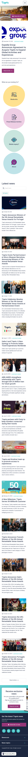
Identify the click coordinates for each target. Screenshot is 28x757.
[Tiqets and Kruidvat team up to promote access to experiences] (14, 447)
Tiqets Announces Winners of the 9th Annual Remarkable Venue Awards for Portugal (13, 217)
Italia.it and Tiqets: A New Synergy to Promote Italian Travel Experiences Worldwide (14, 343)
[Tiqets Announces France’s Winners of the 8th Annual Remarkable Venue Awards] (14, 525)
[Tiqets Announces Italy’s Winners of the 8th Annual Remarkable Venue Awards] (14, 564)
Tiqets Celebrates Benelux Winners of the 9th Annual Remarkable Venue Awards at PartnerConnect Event (13, 302)
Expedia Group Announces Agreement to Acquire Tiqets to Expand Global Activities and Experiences (14, 50)
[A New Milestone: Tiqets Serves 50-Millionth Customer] (14, 487)
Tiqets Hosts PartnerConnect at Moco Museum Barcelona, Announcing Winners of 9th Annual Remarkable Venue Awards (14, 259)
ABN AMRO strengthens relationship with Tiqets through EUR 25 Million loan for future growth (13, 380)
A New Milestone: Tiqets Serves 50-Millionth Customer (14, 500)
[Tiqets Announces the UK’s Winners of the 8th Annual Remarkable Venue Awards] (14, 604)
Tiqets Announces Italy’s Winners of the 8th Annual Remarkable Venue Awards (12, 579)
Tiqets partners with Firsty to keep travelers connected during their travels (13, 421)
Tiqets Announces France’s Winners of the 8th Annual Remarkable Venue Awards (12, 539)
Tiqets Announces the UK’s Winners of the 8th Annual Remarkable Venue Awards (12, 619)
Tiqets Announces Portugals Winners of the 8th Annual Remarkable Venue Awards (13, 659)
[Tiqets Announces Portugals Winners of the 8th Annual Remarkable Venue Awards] (14, 644)
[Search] (3, 188)
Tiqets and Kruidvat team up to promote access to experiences (13, 461)
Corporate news (18, 41)
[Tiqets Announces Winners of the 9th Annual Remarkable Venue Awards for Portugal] (14, 202)
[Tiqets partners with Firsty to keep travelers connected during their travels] (14, 407)
